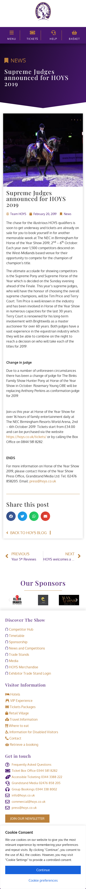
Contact (15, 738)
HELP (53, 38)
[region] (43, 857)
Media (13, 661)
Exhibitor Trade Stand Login (29, 673)
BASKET (74, 38)
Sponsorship (17, 642)
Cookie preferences (43, 880)
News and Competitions (26, 648)
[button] (11, 516)
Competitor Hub (20, 629)
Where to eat (18, 726)
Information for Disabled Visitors (33, 732)
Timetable (16, 636)
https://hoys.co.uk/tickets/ (26, 437)
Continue (43, 870)
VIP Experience (21, 700)
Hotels (14, 694)
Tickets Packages (22, 707)
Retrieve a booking (23, 744)
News (18, 60)
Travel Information (23, 719)
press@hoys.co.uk (42, 481)
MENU (11, 38)
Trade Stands (18, 654)
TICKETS (32, 38)
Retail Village (18, 713)
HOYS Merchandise (23, 667)
